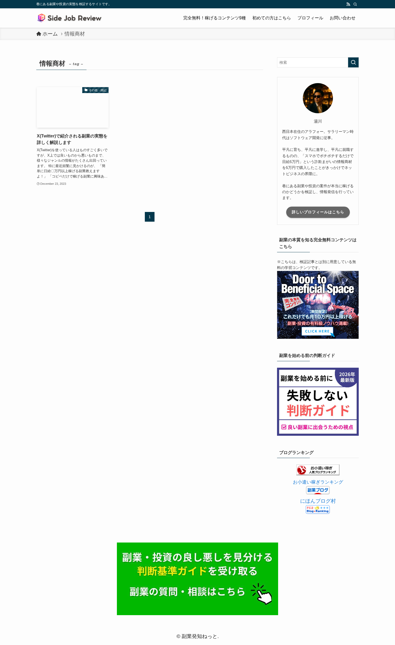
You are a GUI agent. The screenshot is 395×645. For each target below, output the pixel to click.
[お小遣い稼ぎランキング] (317, 473)
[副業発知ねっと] (70, 18)
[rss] (348, 4)
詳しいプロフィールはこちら (318, 212)
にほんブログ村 (318, 501)
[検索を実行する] (353, 62)
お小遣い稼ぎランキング (318, 482)
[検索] (355, 4)
